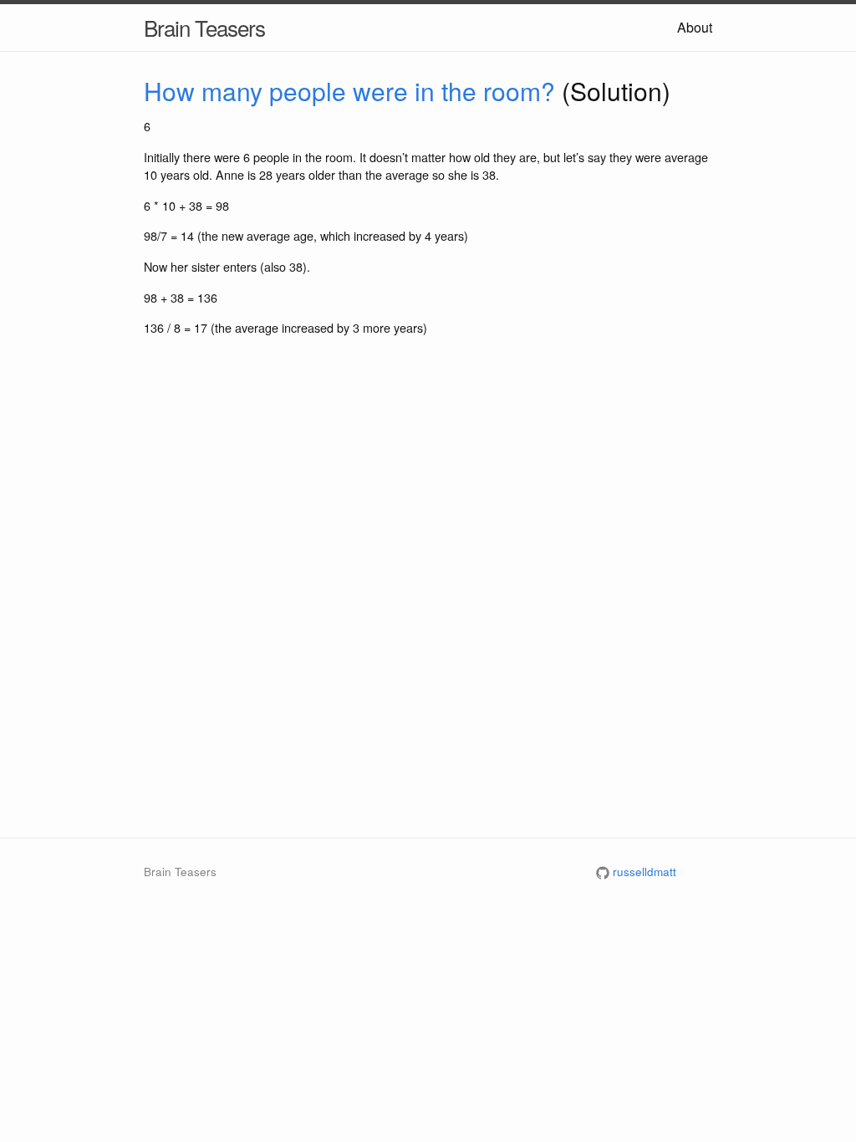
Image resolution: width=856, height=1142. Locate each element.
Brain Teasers (204, 27)
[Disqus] (428, 599)
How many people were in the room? (349, 91)
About (694, 27)
